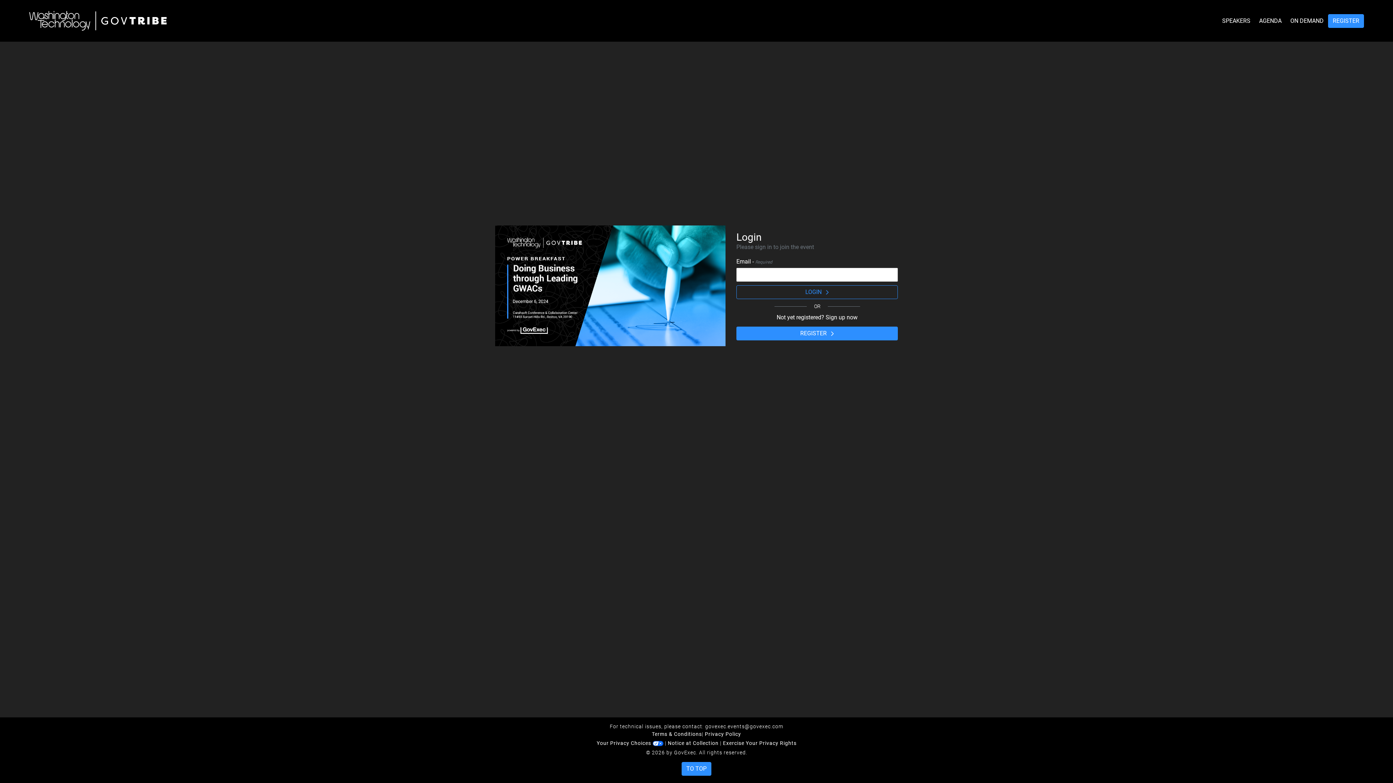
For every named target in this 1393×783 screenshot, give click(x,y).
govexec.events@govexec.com (744, 726)
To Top (696, 768)
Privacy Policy (723, 734)
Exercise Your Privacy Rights (760, 743)
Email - (754, 261)
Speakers (1236, 20)
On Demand (1307, 20)
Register (1346, 20)
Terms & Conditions (677, 734)
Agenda (1270, 20)
